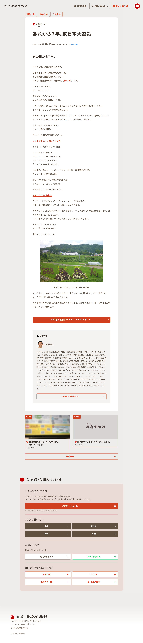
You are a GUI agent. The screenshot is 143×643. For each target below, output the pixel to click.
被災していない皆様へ (42, 195)
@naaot (67, 80)
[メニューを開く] (137, 5)
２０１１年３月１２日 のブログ (46, 140)
